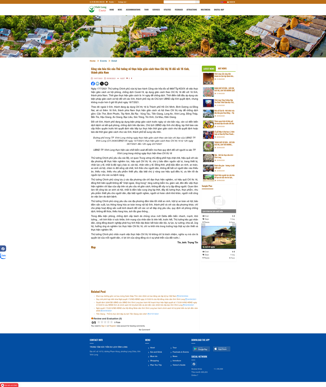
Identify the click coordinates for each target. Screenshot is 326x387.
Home (112, 9)
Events (103, 60)
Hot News (222, 68)
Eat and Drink (156, 352)
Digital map (219, 9)
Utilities (167, 9)
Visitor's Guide (179, 365)
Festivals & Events (181, 352)
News (120, 9)
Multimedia (205, 9)
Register (112, 325)
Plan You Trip (156, 365)
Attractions (192, 9)
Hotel (152, 347)
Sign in (232, 2)
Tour (146, 9)
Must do (153, 356)
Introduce (177, 360)
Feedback (179, 9)
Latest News (208, 68)
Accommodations (133, 9)
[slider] (105, 322)
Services (156, 9)
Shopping (154, 360)
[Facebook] (3, 248)
